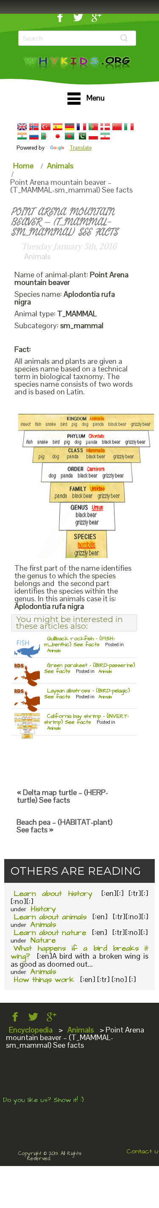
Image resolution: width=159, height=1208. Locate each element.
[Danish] (105, 126)
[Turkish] (45, 126)
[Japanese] (57, 136)
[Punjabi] (81, 136)
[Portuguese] (93, 126)
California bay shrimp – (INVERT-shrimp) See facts (86, 719)
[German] (69, 126)
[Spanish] (57, 126)
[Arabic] (45, 136)
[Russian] (34, 136)
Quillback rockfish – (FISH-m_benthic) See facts (79, 641)
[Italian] (129, 126)
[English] (22, 126)
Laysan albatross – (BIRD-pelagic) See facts (87, 693)
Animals (60, 165)
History (43, 909)
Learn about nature (50, 932)
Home (23, 165)
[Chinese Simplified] (117, 126)
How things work (44, 979)
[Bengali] (69, 136)
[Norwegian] (34, 126)
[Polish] (93, 136)
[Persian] (105, 136)
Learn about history (53, 893)
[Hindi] (22, 136)
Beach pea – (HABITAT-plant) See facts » (64, 825)
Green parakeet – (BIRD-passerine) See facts (89, 668)
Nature (43, 940)
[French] (81, 126)
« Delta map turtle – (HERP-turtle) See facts (62, 796)
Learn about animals (50, 917)
